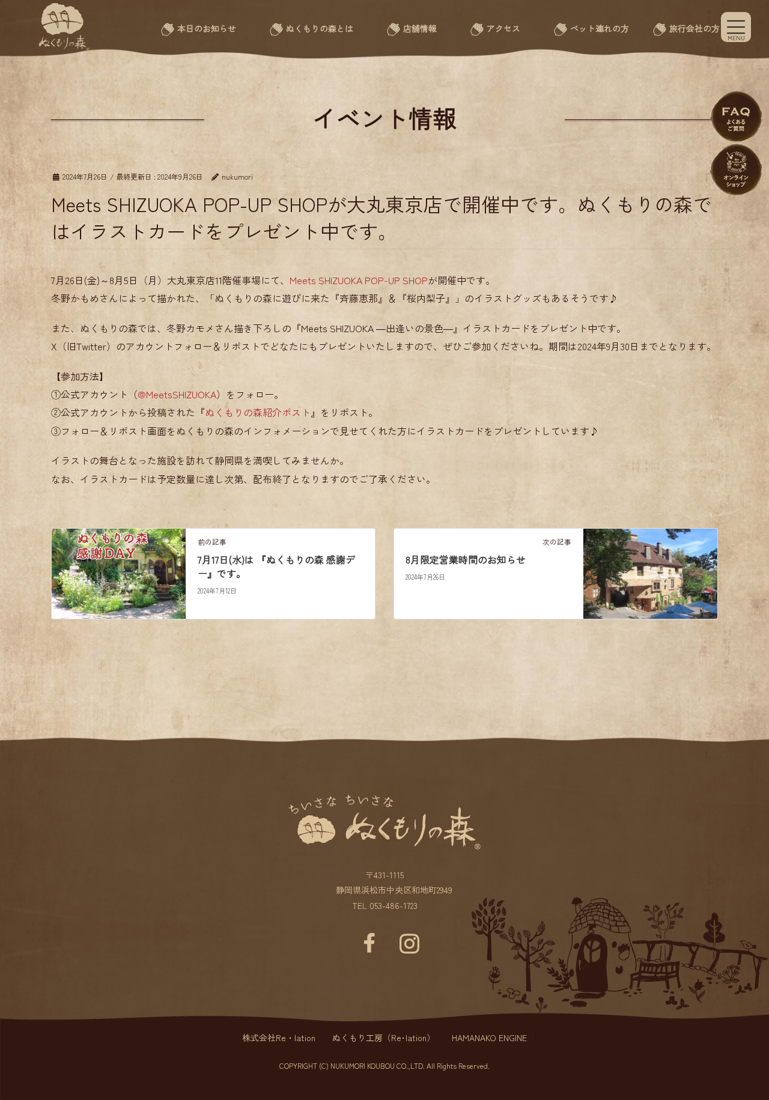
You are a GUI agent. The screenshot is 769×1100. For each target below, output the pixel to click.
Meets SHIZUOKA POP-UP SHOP (359, 280)
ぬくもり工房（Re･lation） (383, 1038)
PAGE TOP (731, 1047)
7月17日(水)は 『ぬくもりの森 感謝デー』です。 (276, 566)
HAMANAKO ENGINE (489, 1038)
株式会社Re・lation (278, 1038)
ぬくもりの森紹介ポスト (258, 412)
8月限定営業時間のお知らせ (466, 559)
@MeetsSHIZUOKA (177, 394)
